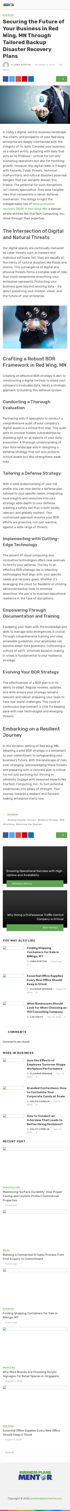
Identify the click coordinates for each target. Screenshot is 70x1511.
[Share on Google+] (18, 79)
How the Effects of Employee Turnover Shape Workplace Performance (46, 1064)
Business (8, 15)
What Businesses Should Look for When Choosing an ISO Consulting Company (47, 1008)
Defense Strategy (48, 820)
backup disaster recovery (22, 820)
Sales (6, 1250)
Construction (11, 1187)
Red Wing (9, 824)
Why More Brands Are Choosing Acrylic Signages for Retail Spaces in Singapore (31, 1374)
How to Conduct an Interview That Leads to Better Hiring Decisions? (45, 1120)
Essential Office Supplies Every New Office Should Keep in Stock (45, 980)
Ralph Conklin (39, 1101)
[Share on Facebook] (5, 79)
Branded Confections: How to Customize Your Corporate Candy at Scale (46, 1092)
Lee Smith (36, 1017)
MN (62, 820)
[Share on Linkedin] (31, 79)
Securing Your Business (29, 824)
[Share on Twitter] (12, 79)
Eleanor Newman (41, 989)
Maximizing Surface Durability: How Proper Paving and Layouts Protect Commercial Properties (32, 1196)
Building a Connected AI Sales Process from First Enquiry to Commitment (33, 1257)
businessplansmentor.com (46, 1498)
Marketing (9, 1367)
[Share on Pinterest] (24, 79)
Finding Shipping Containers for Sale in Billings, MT (43, 952)
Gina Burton (22, 64)
